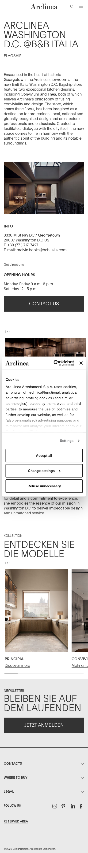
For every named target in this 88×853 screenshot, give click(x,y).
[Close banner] (81, 363)
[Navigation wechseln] (81, 6)
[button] (72, 7)
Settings (67, 441)
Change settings (41, 471)
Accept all (44, 455)
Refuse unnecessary (44, 486)
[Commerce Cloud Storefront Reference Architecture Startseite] (44, 6)
